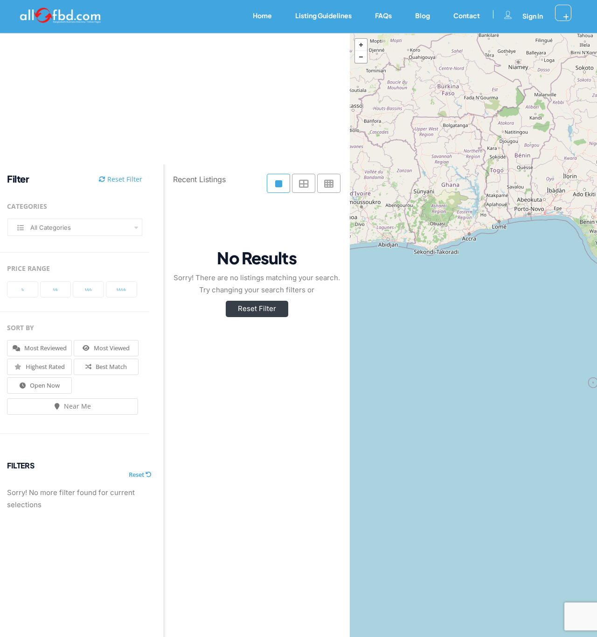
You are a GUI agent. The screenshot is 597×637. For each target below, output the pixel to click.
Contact (466, 15)
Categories (27, 206)
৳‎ (22, 289)
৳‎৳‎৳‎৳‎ (121, 289)
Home (262, 15)
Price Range (28, 268)
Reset (137, 474)
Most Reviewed (45, 348)
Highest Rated (44, 366)
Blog (422, 15)
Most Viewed (111, 348)
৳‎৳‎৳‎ (88, 289)
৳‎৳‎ (55, 289)
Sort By (20, 327)
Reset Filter (123, 179)
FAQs (383, 15)
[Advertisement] (168, 99)
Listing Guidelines (323, 15)
